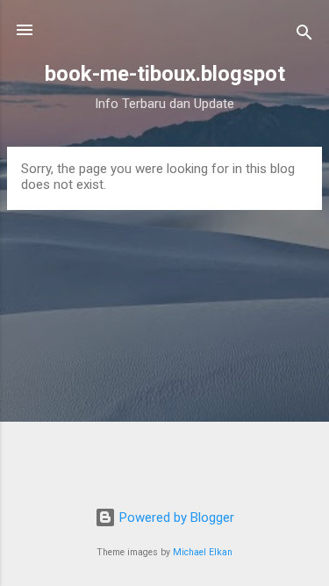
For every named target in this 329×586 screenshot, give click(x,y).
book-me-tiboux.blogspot (165, 73)
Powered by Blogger (175, 517)
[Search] (304, 35)
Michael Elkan (202, 552)
